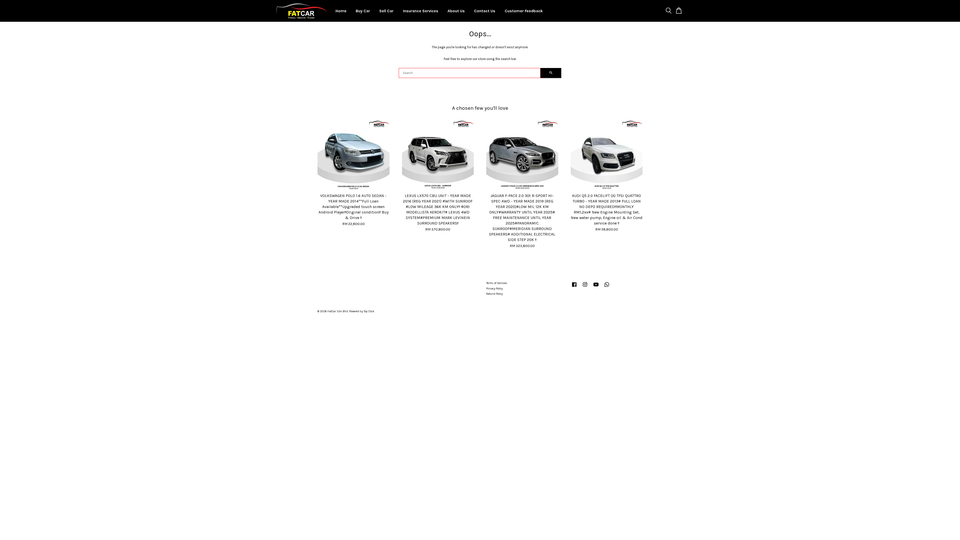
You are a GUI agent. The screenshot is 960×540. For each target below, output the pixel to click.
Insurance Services (420, 10)
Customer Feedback (524, 10)
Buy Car (363, 10)
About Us (456, 10)
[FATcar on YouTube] (596, 287)
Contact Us (484, 10)
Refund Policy (494, 294)
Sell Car (386, 10)
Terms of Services (496, 283)
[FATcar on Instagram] (585, 287)
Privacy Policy (494, 288)
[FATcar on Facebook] (574, 287)
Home (341, 10)
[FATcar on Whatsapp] (606, 287)
